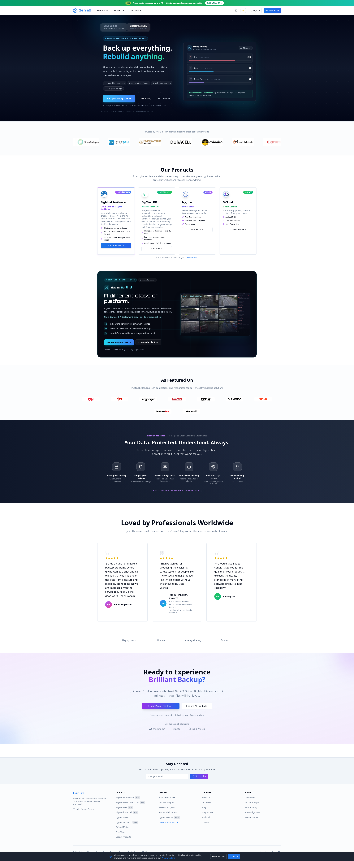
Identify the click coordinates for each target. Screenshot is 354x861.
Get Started (271, 10)
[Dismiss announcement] (350, 3)
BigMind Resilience (127, 797)
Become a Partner (168, 822)
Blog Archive (207, 812)
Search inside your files (162, 83)
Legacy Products (123, 837)
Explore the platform (148, 339)
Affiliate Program (167, 802)
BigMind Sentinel (126, 812)
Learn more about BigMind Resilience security (175, 490)
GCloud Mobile (123, 827)
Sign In (256, 10)
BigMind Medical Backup (130, 802)
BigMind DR (124, 807)
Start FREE (196, 226)
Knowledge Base (252, 812)
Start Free (155, 245)
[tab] (114, 27)
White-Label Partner (168, 812)
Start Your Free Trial (161, 703)
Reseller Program (167, 807)
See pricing (146, 98)
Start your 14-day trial (117, 98)
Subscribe (200, 776)
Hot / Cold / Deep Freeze (138, 83)
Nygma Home (122, 817)
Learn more (162, 98)
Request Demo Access (117, 339)
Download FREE (237, 226)
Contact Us (250, 797)
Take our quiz (192, 257)
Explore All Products (196, 703)
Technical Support (253, 802)
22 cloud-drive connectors (115, 83)
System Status (251, 817)
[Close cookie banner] (243, 856)
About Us (206, 797)
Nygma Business (126, 822)
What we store (168, 858)
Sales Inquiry (251, 807)
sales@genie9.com (85, 809)
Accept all (233, 856)
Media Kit (206, 817)
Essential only (218, 856)
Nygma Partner (169, 817)
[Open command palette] (236, 10)
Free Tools (120, 832)
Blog (204, 807)
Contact (205, 822)
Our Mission (207, 802)
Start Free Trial (114, 242)
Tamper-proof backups (113, 88)
